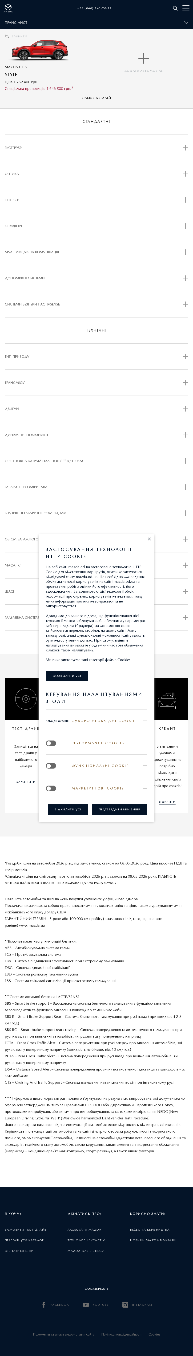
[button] (149, 539)
